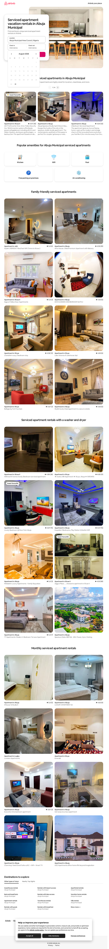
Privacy (50, 945)
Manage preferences (78, 936)
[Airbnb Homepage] (9, 3)
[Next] (57, 87)
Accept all (29, 936)
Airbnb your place (95, 3)
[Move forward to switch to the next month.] (36, 54)
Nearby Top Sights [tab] (28, 881)
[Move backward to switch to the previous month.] (11, 54)
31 (15, 84)
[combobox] (26, 40)
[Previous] (50, 87)
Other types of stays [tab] (11, 881)
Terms (57, 945)
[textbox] (17, 48)
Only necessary (53, 936)
